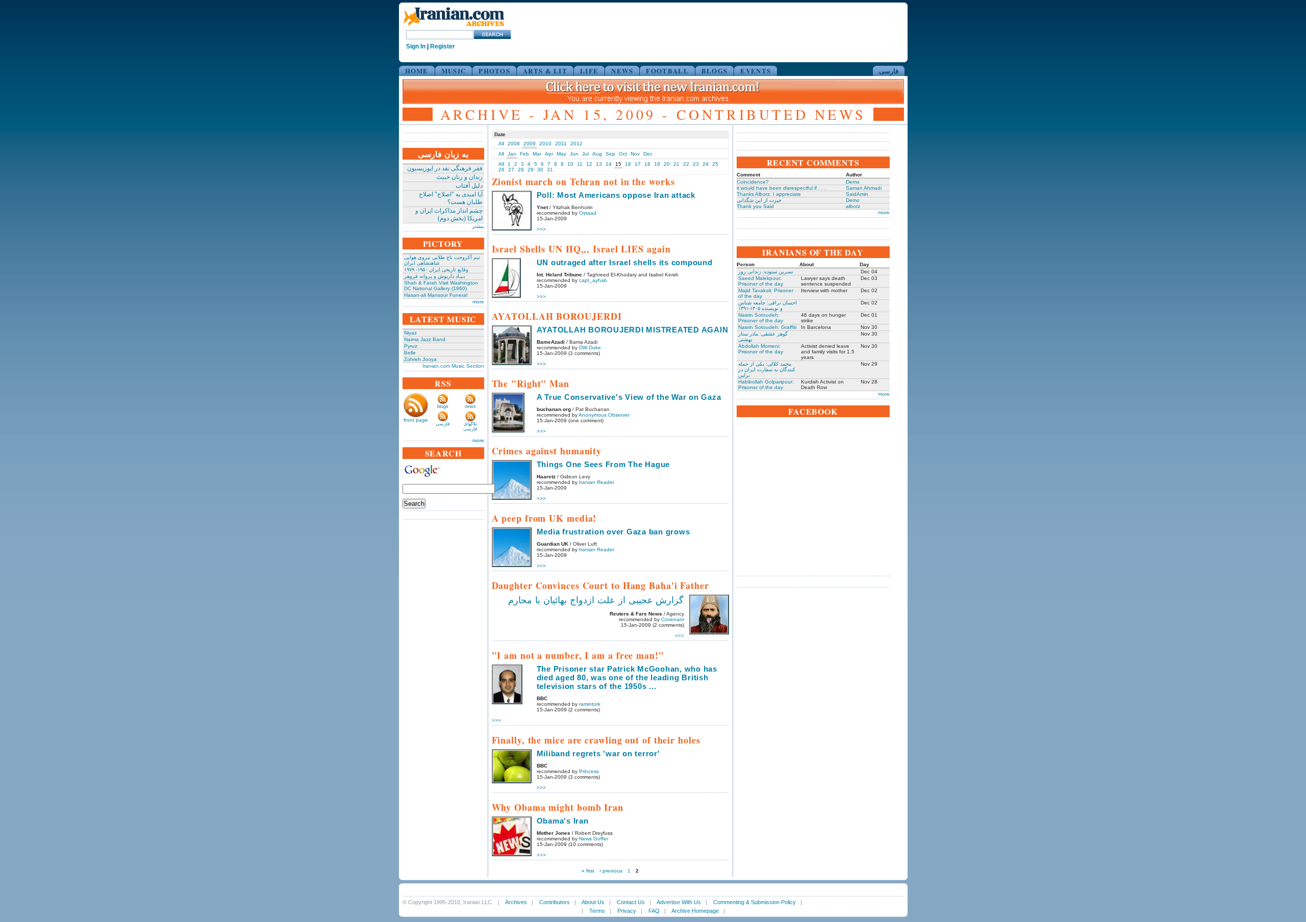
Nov (635, 154)
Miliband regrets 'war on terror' (598, 753)
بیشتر (478, 226)
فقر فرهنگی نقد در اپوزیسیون (445, 168)
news (470, 406)
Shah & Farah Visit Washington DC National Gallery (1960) (441, 285)
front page (416, 420)
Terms (597, 911)
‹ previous (610, 871)
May (561, 154)
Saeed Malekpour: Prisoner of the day (760, 281)
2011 (561, 143)
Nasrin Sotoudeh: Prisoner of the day (760, 317)
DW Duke (590, 347)
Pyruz (410, 346)
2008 (514, 143)
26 (501, 169)
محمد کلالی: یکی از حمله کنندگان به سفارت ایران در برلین (766, 369)
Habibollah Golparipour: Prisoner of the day (766, 384)
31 (550, 169)
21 (676, 164)
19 (657, 164)
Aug (597, 154)
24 (705, 164)
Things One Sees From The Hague (603, 464)
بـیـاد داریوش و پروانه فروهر (434, 276)
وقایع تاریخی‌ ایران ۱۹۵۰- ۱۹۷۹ (436, 269)
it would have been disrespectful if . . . (781, 188)
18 (647, 164)
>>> (541, 229)
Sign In (415, 46)
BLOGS (714, 70)
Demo (853, 182)
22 (686, 164)
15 (618, 164)
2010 (545, 143)
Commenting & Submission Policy (754, 902)
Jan (512, 154)
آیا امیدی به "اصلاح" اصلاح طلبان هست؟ (451, 198)
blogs (442, 406)
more (478, 301)
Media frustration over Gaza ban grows (613, 531)
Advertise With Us (679, 902)
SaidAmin (857, 194)
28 (521, 169)
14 (609, 164)
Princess (589, 771)
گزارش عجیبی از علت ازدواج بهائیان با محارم (596, 600)
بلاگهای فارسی (470, 426)
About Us (593, 902)
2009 (529, 143)
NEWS (622, 70)
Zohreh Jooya (420, 359)
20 (667, 164)
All (501, 143)
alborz (853, 206)
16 (628, 164)
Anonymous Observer (604, 415)
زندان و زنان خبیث (459, 177)
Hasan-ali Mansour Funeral (435, 295)
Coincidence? (753, 182)
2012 (576, 143)
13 (599, 164)
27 (511, 169)
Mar (537, 154)
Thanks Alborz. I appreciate (769, 194)
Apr (549, 154)
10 (570, 164)
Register (442, 46)
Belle (410, 352)
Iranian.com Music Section (453, 366)
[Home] (454, 27)
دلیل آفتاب (469, 185)
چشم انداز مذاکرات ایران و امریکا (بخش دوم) (449, 214)
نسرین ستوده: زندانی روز (765, 271)
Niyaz (410, 333)
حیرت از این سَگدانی (759, 200)
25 (715, 164)
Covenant (672, 619)
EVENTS (755, 70)
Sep (610, 154)
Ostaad (587, 213)
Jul (585, 154)
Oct (623, 154)
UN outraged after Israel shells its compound (625, 262)
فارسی (888, 70)
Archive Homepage (695, 911)
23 (696, 164)
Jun (574, 154)
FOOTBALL (667, 70)
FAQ (654, 911)
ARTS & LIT (545, 70)
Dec (647, 154)
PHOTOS (494, 70)
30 (540, 169)
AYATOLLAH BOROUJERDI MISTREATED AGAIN (633, 329)
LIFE (589, 70)
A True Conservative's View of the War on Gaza (629, 397)
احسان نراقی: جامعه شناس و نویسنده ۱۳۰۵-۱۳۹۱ (767, 305)
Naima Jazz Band (424, 339)
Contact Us (631, 902)
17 (638, 164)
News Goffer (593, 838)
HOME (417, 70)
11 (580, 164)
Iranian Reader (596, 482)
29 (531, 169)
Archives (516, 902)
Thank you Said (755, 206)
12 (589, 164)
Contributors (554, 902)
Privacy (626, 911)
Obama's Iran (563, 820)
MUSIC (453, 70)
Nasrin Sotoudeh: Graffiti (767, 327)
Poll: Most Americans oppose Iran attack (616, 195)
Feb (524, 154)
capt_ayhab (593, 280)
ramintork (589, 704)
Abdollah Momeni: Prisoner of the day (760, 348)
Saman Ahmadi (864, 188)
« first (588, 871)
